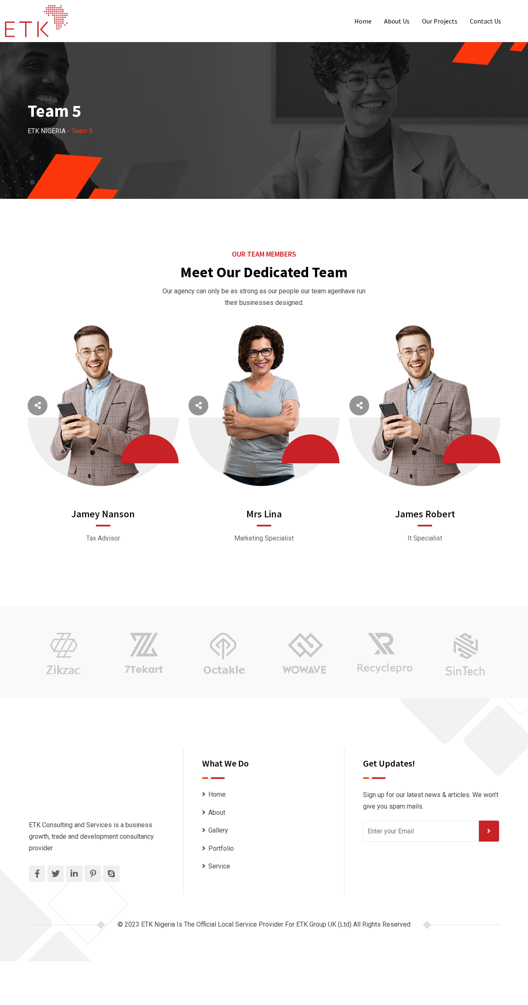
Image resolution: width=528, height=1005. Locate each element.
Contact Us (485, 21)
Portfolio (221, 848)
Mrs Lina (264, 513)
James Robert (425, 513)
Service (219, 866)
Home (363, 21)
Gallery (218, 830)
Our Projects (439, 21)
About (216, 812)
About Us (397, 21)
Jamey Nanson (103, 513)
